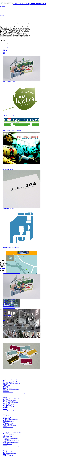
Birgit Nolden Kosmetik (11, 449)
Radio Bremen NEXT (8, 406)
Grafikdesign (5, 48)
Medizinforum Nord (9, 404)
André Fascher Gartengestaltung (12, 115)
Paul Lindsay (6, 387)
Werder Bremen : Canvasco (9, 453)
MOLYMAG (6, 391)
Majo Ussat (9, 396)
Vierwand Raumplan (11, 440)
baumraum (6, 338)
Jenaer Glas (8, 451)
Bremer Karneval (8, 455)
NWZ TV (8, 423)
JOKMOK (11, 398)
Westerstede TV (11, 442)
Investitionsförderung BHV (10, 419)
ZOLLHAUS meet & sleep (9, 425)
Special (4, 53)
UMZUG (4, 311)
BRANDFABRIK (8, 394)
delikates (9, 430)
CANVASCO (9, 400)
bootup (8, 208)
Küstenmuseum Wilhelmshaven (10, 447)
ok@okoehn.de (2, 268)
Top (1, 326)
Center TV (9, 410)
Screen (4, 52)
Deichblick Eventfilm (12, 432)
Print (3, 51)
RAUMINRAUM (11, 377)
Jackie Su (8, 436)
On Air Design (5, 50)
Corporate (4, 46)
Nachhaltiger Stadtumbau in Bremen (9, 308)
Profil (3, 321)
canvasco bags (7, 444)
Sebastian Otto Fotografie (10, 413)
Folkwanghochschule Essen (10, 381)
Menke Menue (8, 408)
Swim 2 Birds (8, 169)
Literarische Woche (9, 434)
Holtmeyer (8, 415)
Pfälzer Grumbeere (9, 421)
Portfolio (4, 320)
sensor (7, 417)
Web (3, 54)
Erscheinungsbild (5, 47)
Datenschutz (5, 323)
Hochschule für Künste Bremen (11, 389)
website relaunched (7, 315)
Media (4, 49)
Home (4, 319)
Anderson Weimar (11, 247)
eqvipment (8, 427)
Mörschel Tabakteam (10, 438)
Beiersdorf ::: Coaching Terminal (10, 402)
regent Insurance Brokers (11, 383)
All (3, 45)
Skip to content (2, 6)
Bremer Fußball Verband (12, 130)
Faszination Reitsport (9, 81)
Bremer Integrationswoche (10, 379)
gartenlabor (6, 385)
